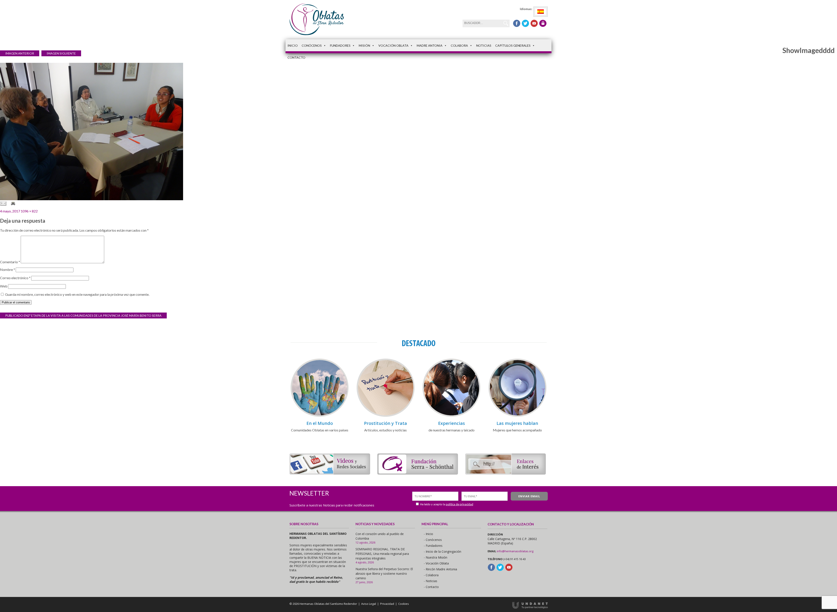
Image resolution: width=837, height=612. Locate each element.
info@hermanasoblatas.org (515, 551)
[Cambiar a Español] (540, 11)
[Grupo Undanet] (530, 608)
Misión (364, 45)
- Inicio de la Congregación (442, 551)
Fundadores (340, 45)
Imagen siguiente (61, 53)
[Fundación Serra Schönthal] (417, 473)
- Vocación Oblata (436, 563)
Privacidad (387, 604)
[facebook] (517, 23)
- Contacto (431, 587)
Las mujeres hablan (517, 423)
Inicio (293, 45)
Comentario (10, 262)
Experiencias (451, 423)
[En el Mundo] (319, 416)
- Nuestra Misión (435, 557)
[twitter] (525, 23)
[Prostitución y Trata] (385, 416)
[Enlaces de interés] (505, 473)
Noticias (483, 45)
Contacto (296, 57)
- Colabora (431, 575)
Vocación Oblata (393, 45)
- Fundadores (433, 546)
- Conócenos (433, 540)
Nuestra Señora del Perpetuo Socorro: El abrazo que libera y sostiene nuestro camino (384, 573)
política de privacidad (459, 504)
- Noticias (430, 581)
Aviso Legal (368, 604)
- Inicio (428, 534)
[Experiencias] (451, 416)
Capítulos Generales (513, 45)
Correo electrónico (15, 278)
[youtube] (534, 23)
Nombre (7, 269)
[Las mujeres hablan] (517, 416)
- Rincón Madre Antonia (440, 569)
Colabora (459, 45)
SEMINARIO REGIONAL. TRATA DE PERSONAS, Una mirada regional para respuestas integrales (382, 553)
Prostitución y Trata (385, 423)
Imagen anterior (19, 53)
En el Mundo (319, 423)
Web (3, 286)
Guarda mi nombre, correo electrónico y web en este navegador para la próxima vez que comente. (77, 294)
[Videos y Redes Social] (329, 473)
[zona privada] (543, 23)
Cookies (403, 604)
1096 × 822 (29, 211)
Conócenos (312, 45)
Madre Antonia (429, 45)
